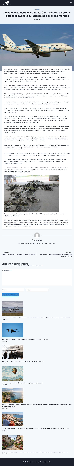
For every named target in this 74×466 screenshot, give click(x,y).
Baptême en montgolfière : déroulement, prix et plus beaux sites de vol (22, 383)
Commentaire (6, 270)
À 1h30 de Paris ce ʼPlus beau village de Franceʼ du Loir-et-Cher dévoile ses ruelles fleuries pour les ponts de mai (35, 452)
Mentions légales (46, 462)
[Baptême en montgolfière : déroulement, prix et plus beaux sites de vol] (37, 373)
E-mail (28, 290)
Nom (4, 290)
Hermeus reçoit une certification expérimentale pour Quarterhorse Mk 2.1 (23, 361)
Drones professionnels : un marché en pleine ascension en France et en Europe (25, 339)
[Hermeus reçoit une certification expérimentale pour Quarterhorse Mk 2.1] (37, 352)
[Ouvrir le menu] (71, 3)
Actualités (37, 9)
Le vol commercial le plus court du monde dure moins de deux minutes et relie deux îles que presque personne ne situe (36, 318)
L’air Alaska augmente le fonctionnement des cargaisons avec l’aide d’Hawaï (56, 254)
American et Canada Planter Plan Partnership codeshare (18, 253)
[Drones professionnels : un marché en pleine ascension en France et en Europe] (37, 330)
